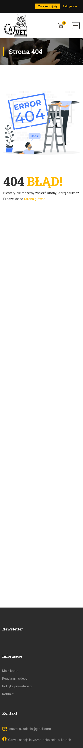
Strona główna (34, 199)
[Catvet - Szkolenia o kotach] (15, 25)
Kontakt (8, 694)
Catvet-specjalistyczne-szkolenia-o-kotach (39, 740)
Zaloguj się (69, 6)
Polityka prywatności (17, 686)
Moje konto (10, 671)
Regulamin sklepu (14, 679)
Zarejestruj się (47, 6)
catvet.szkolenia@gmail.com (30, 729)
